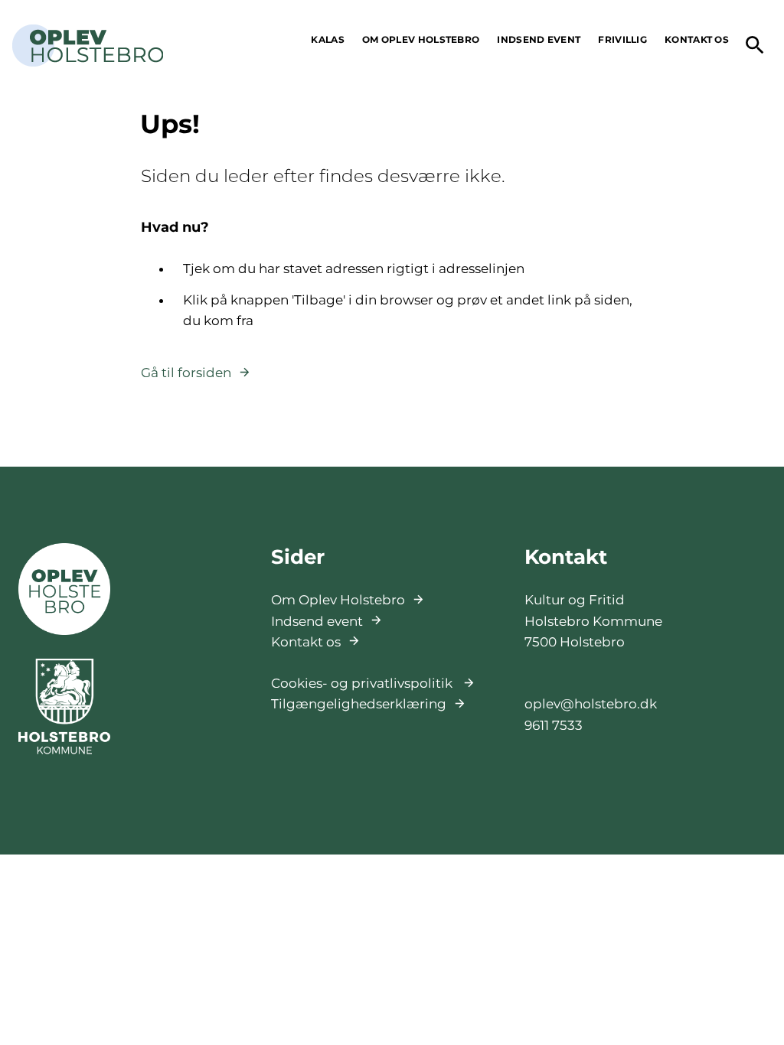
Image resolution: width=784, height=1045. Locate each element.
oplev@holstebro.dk (590, 703)
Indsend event (317, 621)
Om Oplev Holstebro (338, 599)
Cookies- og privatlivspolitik (363, 683)
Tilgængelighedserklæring (358, 703)
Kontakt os (306, 641)
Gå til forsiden (186, 372)
